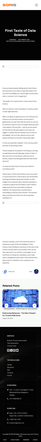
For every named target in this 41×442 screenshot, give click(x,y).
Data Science (30, 41)
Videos (35, 439)
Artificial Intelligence (14, 41)
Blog (24, 41)
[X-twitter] (11, 350)
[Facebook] (8, 350)
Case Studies (15, 439)
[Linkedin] (14, 350)
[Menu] (37, 5)
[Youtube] (17, 350)
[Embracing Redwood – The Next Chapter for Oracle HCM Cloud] (20, 299)
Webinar (26, 439)
